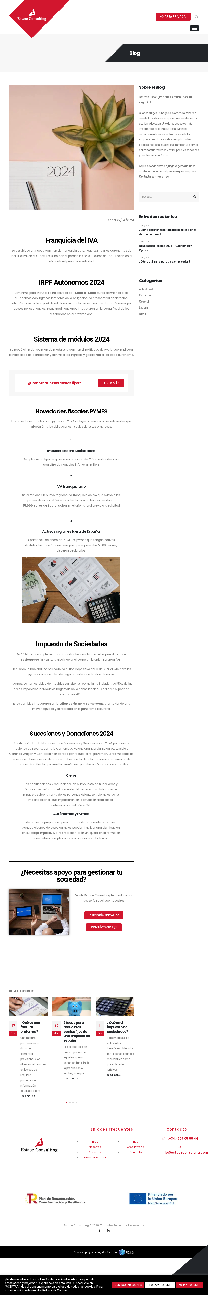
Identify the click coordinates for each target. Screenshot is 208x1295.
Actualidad (146, 289)
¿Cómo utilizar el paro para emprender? (164, 261)
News (142, 313)
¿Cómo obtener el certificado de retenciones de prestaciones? (167, 232)
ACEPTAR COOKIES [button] (189, 1284)
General (144, 301)
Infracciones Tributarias (127, 1025)
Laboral (144, 307)
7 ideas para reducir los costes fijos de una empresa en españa (43, 1031)
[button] (66, 1097)
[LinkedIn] (108, 1225)
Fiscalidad (146, 295)
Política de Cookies (55, 1290)
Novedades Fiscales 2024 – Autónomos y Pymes (165, 248)
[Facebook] (100, 1225)
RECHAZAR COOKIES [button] (160, 1284)
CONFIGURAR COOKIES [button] (128, 1284)
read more (37, 1078)
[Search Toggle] (197, 17)
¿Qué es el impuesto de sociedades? (84, 1027)
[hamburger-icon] (194, 28)
